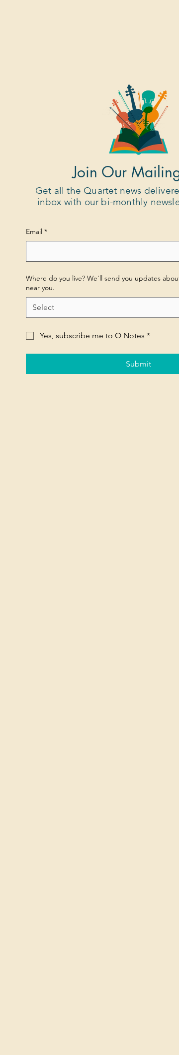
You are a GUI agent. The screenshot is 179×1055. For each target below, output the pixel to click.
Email (36, 231)
